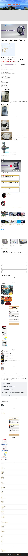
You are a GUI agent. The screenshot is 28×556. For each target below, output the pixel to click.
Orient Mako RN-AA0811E (4, 522)
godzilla (2, 512)
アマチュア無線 (3, 515)
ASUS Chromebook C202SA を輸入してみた (14, 217)
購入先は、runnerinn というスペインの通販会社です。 (8, 47)
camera (2, 540)
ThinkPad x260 (3, 498)
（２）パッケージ (4, 49)
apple (1, 527)
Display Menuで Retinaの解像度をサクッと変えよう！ (22, 217)
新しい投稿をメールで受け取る (6, 275)
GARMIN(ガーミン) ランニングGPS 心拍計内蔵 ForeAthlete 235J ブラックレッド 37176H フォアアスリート (17, 193)
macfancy (14, 4)
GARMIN (5, 248)
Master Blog (19, 554)
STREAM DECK (3, 506)
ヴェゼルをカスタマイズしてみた (10, 217)
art (1, 473)
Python (2, 496)
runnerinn (9, 64)
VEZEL (2, 478)
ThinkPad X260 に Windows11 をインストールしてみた (18, 225)
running (2, 471)
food (1, 541)
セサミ (2, 521)
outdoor (2, 488)
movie (1, 532)
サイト (2, 270)
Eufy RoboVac (2, 493)
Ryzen (1, 492)
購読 (2, 405)
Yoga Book (2, 483)
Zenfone (2, 477)
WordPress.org (3, 413)
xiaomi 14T (2, 517)
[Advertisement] (14, 15)
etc (1, 542)
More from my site (4, 52)
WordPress (14, 554)
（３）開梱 (3, 50)
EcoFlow (2, 502)
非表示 (9, 43)
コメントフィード (3, 412)
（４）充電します (4, 51)
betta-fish (2, 526)
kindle (1, 536)
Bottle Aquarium (3, 525)
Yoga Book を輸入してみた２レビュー (8, 355)
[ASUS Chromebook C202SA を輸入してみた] (23, 241)
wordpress (2, 531)
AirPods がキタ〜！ (14, 224)
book (1, 463)
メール (2, 267)
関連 (2, 54)
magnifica (2, 501)
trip (1, 464)
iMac (5, 216)
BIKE (1, 486)
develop (2, 535)
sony (1, 530)
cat (1, 466)
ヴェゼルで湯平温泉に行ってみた (8, 358)
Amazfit (2, 508)
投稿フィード (2, 410)
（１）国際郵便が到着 (5, 48)
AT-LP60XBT (2, 503)
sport (1, 467)
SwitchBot (2, 507)
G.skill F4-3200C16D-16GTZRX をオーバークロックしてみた (2, 225)
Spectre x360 (2, 487)
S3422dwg (2, 511)
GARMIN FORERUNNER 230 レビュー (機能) (9, 350)
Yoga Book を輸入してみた (7, 353)
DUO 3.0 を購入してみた (2, 217)
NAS (1, 497)
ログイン (2, 409)
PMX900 (2, 513)
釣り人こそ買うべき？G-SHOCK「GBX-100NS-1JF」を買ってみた (12, 360)
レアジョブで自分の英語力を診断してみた (10, 225)
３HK (1, 491)
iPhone (2, 472)
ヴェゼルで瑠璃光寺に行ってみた (6, 224)
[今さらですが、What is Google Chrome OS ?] (14, 241)
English (2, 469)
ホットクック (2, 516)
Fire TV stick (2, 537)
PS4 (1, 482)
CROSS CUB (2, 520)
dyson (1, 481)
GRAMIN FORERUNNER (7, 61)
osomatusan (2, 468)
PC (1, 476)
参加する (18, 433)
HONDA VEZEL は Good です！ (22, 224)
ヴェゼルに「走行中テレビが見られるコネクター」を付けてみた (18, 217)
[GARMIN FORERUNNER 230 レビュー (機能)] (5, 241)
